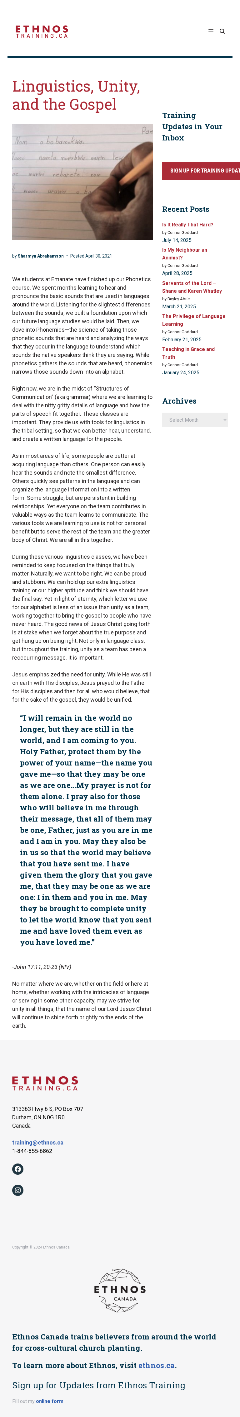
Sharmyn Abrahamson (41, 256)
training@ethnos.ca (37, 1142)
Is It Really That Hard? (187, 225)
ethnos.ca (156, 1365)
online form (49, 1401)
